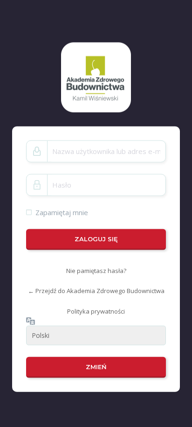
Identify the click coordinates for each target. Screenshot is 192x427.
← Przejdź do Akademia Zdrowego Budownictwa (96, 291)
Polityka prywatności (96, 311)
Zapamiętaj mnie (61, 212)
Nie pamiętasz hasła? (96, 270)
